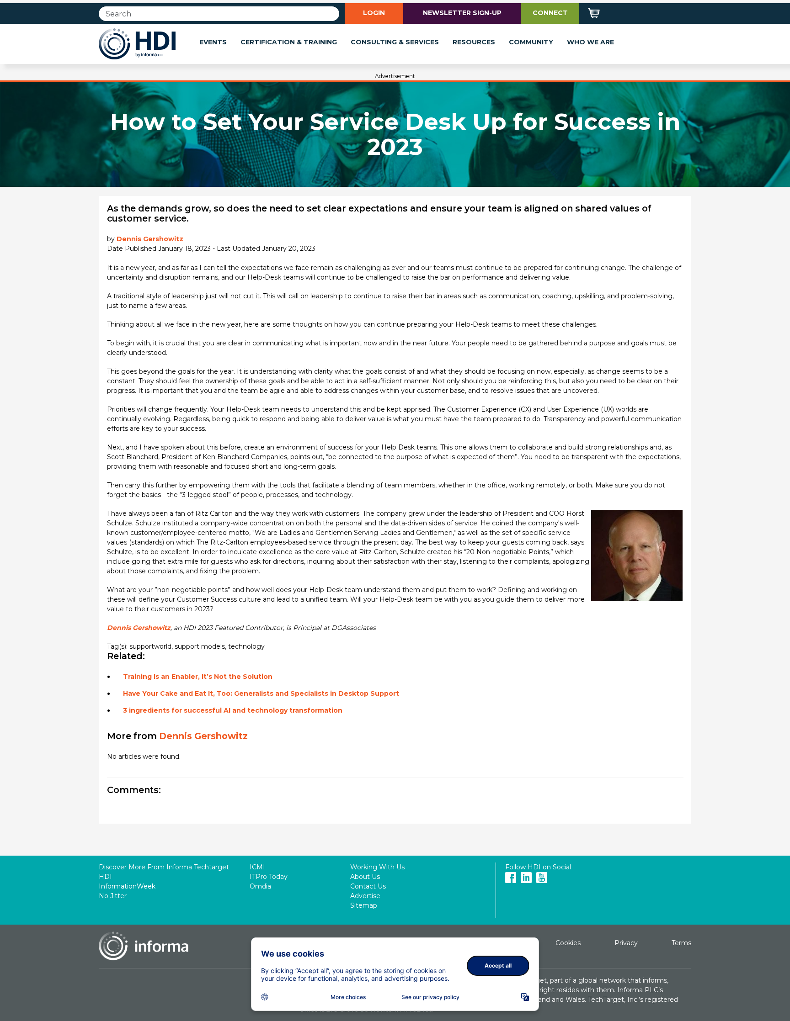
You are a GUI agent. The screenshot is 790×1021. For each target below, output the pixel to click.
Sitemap (363, 905)
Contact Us (368, 886)
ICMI (257, 867)
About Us (365, 877)
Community (531, 42)
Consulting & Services (395, 42)
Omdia (260, 886)
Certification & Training (288, 42)
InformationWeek (127, 886)
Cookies (568, 943)
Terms (681, 943)
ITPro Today (269, 877)
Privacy (626, 943)
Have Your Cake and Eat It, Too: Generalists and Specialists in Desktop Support (261, 693)
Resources (474, 42)
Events (213, 42)
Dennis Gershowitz (150, 239)
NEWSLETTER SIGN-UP (462, 13)
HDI (105, 877)
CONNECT (550, 13)
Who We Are (590, 42)
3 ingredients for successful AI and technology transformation (232, 710)
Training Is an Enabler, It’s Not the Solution (197, 676)
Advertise (365, 896)
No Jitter (113, 896)
